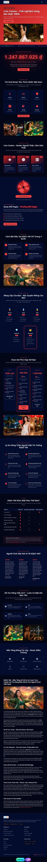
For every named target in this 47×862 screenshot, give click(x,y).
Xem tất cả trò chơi (23, 114)
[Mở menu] (41, 2)
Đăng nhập (26, 829)
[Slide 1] (19, 41)
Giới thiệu (5, 827)
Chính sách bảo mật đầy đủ (14, 540)
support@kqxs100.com (39, 852)
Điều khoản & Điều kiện (8, 829)
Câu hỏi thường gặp (28, 831)
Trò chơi (5, 841)
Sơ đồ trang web (27, 833)
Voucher (5, 847)
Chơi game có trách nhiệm (25, 805)
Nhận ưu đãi (8, 19)
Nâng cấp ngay (23, 405)
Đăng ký (25, 827)
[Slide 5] (27, 41)
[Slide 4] (25, 41)
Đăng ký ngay (20, 859)
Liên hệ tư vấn (37, 403)
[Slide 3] (23, 41)
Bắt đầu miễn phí (10, 395)
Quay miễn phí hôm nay (24, 194)
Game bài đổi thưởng (8, 843)
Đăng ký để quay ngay (10, 222)
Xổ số (5, 839)
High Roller (6, 845)
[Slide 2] (21, 41)
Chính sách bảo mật (7, 831)
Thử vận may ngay (23, 68)
